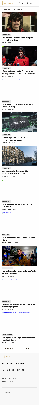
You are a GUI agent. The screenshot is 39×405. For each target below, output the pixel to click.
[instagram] (8, 370)
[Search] (27, 3)
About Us (4, 378)
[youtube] (23, 370)
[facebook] (18, 370)
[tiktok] (27, 370)
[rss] (4, 370)
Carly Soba (5, 176)
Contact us (12, 378)
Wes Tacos (5, 143)
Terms (11, 381)
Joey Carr (4, 43)
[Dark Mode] (31, 3)
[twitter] (13, 370)
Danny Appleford (6, 209)
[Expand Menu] (35, 3)
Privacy (4, 381)
